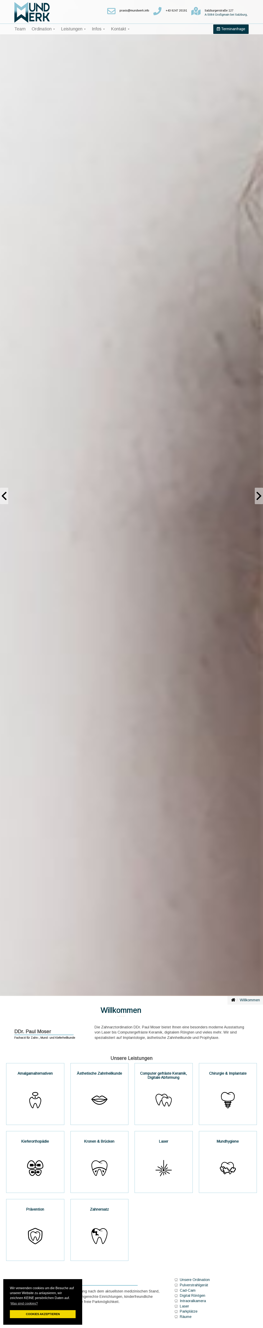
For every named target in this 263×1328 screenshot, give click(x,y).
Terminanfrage (232, 29)
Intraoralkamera (193, 1301)
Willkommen (250, 1000)
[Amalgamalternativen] (35, 1100)
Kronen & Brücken (99, 1141)
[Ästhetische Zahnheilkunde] (99, 1100)
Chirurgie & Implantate (228, 1073)
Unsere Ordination (195, 1280)
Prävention (35, 1209)
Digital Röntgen (192, 1296)
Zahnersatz (99, 1209)
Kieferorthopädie (35, 1141)
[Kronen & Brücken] (99, 1168)
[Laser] (163, 1168)
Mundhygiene (228, 1141)
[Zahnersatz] (99, 1236)
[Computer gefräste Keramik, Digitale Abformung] (163, 1100)
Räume (185, 1317)
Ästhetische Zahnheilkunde (99, 1073)
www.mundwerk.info (233, 1000)
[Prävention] (35, 1236)
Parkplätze (188, 1311)
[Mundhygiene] (227, 1168)
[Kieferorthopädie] (35, 1168)
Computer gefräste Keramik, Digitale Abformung (163, 1075)
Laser (163, 1141)
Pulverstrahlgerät (194, 1285)
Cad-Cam (188, 1290)
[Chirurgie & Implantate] (227, 1100)
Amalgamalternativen (35, 1073)
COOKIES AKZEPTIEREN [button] (43, 1314)
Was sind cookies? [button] (24, 1303)
